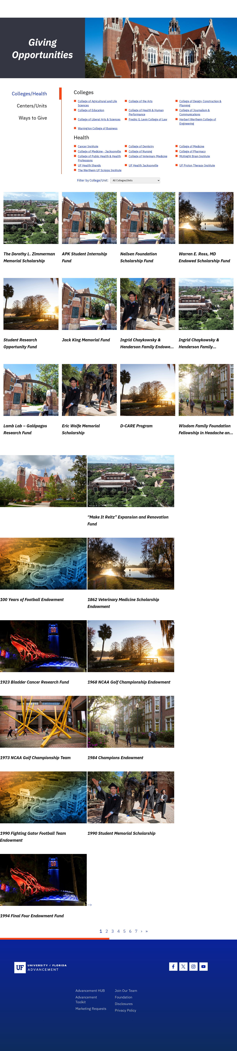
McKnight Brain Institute (194, 156)
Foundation (123, 997)
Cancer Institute (88, 146)
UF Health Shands (89, 165)
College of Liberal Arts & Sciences (99, 119)
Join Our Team (126, 990)
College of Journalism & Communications (194, 112)
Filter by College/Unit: (92, 180)
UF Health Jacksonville (143, 165)
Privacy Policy (125, 1010)
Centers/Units (32, 105)
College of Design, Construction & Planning (200, 103)
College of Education (91, 110)
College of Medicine (191, 146)
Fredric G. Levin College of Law (148, 119)
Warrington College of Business (97, 128)
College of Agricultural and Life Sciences (97, 103)
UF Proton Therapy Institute (197, 165)
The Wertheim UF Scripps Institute (99, 170)
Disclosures (124, 1003)
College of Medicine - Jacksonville (99, 151)
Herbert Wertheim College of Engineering (197, 121)
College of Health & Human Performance (146, 112)
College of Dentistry (141, 146)
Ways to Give (33, 118)
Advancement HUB (90, 990)
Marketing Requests (90, 1008)
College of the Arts (141, 101)
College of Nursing (140, 151)
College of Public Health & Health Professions (99, 158)
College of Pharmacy (192, 151)
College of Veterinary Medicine (148, 156)
